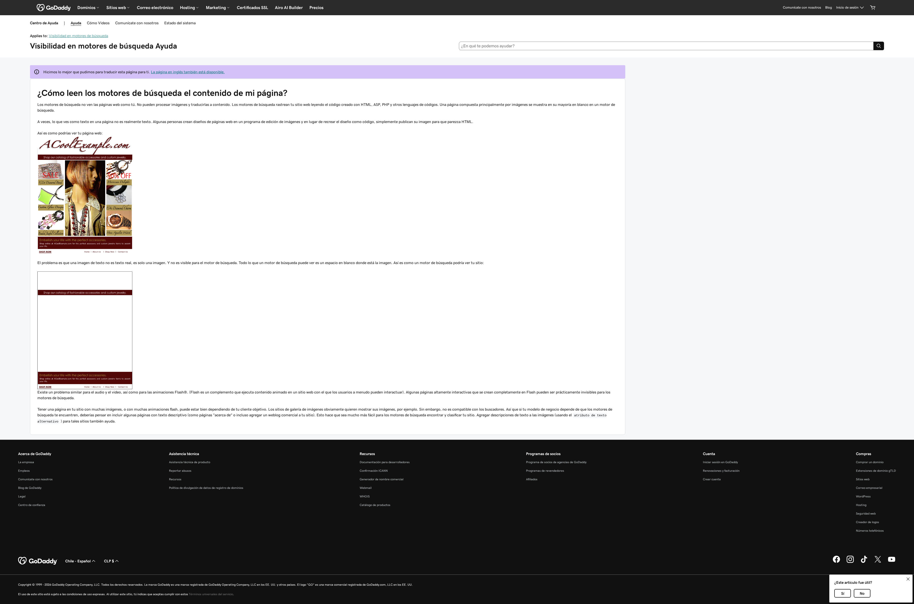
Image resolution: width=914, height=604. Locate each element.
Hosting (861, 504)
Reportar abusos (180, 470)
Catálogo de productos (375, 504)
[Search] (879, 46)
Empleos (24, 470)
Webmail (366, 487)
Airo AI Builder (289, 7)
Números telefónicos (870, 530)
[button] (908, 579)
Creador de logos (867, 522)
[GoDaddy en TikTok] (864, 562)
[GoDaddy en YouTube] (891, 562)
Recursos (175, 479)
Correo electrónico (155, 7)
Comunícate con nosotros (137, 23)
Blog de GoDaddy (29, 487)
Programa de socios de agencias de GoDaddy (556, 462)
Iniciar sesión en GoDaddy (720, 462)
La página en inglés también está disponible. (188, 72)
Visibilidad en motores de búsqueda (78, 36)
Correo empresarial (869, 487)
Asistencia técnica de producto (189, 462)
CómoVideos (98, 23)
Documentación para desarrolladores (385, 462)
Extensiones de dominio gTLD (876, 470)
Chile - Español (78, 561)
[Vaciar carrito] (872, 7)
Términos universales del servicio (211, 594)
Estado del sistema (180, 23)
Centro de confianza (31, 504)
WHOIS (365, 496)
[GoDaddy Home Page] (38, 561)
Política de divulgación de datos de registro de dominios (206, 487)
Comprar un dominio (870, 462)
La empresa (26, 462)
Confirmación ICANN (374, 470)
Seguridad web (866, 513)
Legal (21, 496)
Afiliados (531, 479)
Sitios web (862, 479)
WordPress (863, 496)
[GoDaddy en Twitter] (878, 562)
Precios (316, 7)
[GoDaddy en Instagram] (850, 562)
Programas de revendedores (545, 470)
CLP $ (109, 561)
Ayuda (76, 23)
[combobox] (666, 46)
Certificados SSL (252, 7)
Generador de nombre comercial (381, 479)
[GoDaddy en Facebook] (836, 562)
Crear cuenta (712, 479)
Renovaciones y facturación (721, 470)
